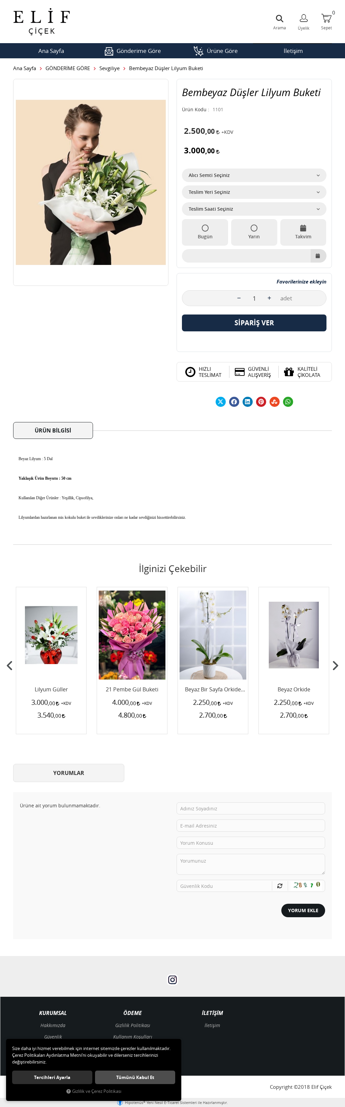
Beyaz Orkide (294, 689)
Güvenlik (53, 1037)
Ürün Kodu (194, 109)
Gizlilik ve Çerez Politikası (96, 1091)
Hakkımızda (52, 1025)
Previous (10, 665)
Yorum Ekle (303, 910)
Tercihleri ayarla (52, 1077)
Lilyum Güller (51, 689)
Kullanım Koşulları (132, 1037)
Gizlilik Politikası (132, 1025)
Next (335, 665)
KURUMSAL (53, 1013)
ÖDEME (132, 1013)
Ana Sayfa (51, 51)
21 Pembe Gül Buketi (132, 689)
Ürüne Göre (222, 51)
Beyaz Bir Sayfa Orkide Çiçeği (213, 689)
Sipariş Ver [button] (254, 322)
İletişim (293, 51)
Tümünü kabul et (135, 1077)
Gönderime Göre (139, 51)
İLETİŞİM (212, 1013)
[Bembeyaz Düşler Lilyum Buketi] (90, 182)
